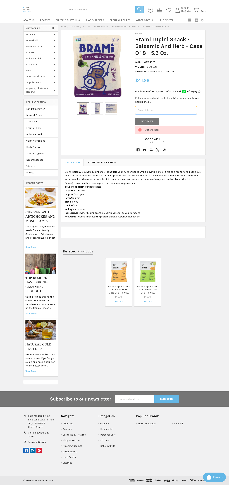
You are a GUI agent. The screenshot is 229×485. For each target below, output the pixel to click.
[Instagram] (196, 20)
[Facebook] (190, 20)
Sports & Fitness (35, 76)
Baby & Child (33, 58)
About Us (29, 20)
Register (186, 10)
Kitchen (30, 52)
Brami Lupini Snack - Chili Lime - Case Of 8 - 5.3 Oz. (148, 289)
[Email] (144, 150)
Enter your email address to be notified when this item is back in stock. (167, 100)
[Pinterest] (203, 20)
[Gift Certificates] (160, 10)
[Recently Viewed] (151, 10)
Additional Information (102, 162)
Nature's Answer (35, 108)
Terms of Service (37, 442)
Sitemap (67, 462)
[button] (152, 140)
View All (30, 172)
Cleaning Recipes (120, 20)
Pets (28, 70)
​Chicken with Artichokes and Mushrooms (40, 216)
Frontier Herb (33, 127)
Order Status (144, 20)
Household (32, 40)
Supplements (33, 82)
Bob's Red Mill (34, 134)
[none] (97, 66)
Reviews (45, 20)
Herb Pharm (33, 147)
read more (30, 247)
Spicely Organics (35, 140)
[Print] (151, 150)
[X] (157, 150)
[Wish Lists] (169, 10)
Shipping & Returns (68, 20)
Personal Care (34, 46)
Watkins (30, 166)
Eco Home (31, 64)
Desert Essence (34, 159)
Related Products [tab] (78, 251)
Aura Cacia (32, 121)
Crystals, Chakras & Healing (37, 90)
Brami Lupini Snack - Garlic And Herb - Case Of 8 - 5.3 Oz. (119, 289)
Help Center (166, 20)
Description (72, 162)
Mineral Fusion (34, 115)
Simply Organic (35, 153)
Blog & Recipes (95, 20)
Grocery (30, 34)
